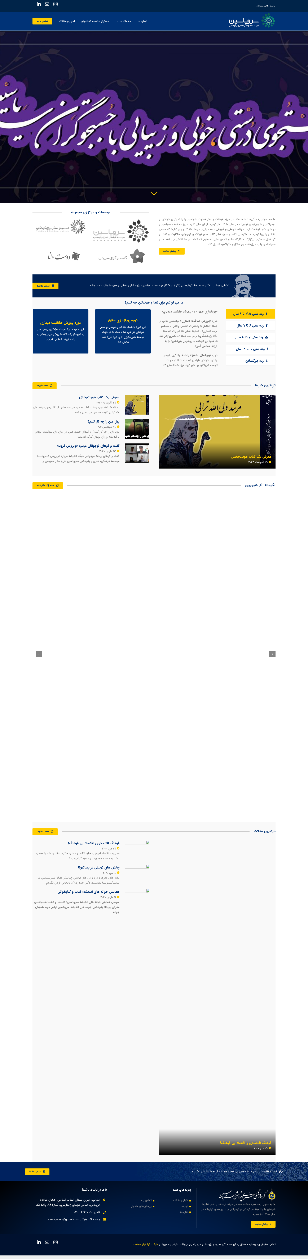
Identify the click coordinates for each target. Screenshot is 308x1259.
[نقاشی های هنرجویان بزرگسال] (64, 653)
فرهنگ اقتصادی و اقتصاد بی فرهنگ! (245, 1143)
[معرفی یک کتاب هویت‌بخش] (217, 431)
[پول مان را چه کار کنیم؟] (137, 429)
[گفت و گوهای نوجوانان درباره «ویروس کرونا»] (137, 453)
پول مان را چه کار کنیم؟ (103, 421)
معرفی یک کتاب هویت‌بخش (251, 456)
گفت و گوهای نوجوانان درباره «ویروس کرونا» (88, 445)
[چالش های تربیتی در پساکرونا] (137, 875)
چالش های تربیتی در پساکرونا (98, 867)
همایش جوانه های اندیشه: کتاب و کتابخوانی (88, 891)
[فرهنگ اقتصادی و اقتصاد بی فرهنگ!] (217, 998)
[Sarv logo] (121, 221)
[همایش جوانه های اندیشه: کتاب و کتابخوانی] (137, 899)
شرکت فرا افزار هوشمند (145, 1244)
